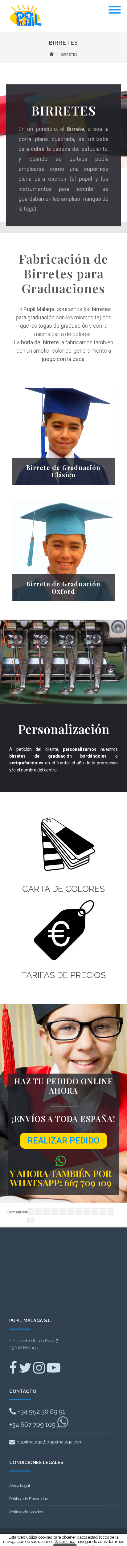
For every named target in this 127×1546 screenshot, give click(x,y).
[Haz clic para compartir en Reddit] (87, 1211)
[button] (63, 1141)
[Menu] (114, 6)
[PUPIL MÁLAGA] (25, 29)
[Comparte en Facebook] (30, 1211)
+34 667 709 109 (33, 1424)
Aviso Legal (19, 1485)
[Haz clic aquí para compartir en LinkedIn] (62, 1211)
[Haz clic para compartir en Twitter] (38, 1211)
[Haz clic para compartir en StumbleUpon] (95, 1211)
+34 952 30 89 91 (40, 1411)
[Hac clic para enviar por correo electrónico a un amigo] (111, 1211)
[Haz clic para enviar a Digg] (103, 1211)
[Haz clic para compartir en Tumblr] (71, 1211)
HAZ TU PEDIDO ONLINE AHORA (63, 1085)
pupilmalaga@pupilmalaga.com (49, 1441)
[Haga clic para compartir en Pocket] (79, 1211)
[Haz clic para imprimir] (30, 1220)
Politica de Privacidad (28, 1498)
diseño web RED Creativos (36, 1534)
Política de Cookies (26, 1512)
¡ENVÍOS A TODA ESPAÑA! (63, 1119)
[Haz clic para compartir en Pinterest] (54, 1211)
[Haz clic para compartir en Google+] (46, 1211)
